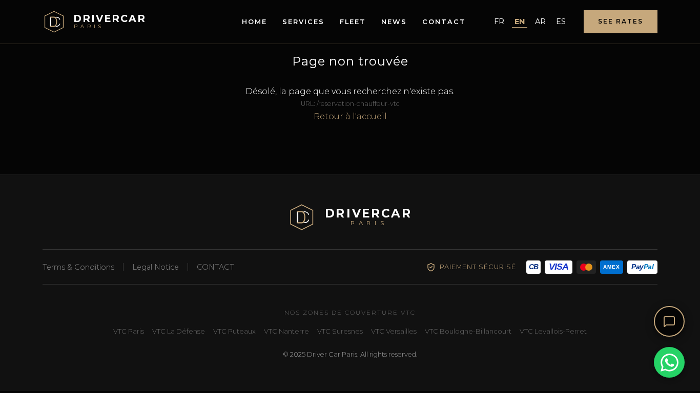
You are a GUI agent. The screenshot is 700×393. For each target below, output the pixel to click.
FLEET (353, 22)
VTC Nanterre (286, 331)
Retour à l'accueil (350, 116)
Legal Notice (155, 267)
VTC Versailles (394, 331)
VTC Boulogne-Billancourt (468, 331)
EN (519, 21)
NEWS (394, 22)
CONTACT (444, 22)
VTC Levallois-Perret (553, 331)
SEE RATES (620, 21)
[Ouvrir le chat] (669, 321)
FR (499, 21)
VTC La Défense (178, 331)
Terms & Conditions (78, 267)
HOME (254, 22)
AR (540, 21)
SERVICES (303, 22)
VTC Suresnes (340, 331)
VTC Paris (128, 331)
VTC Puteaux (234, 331)
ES (561, 21)
